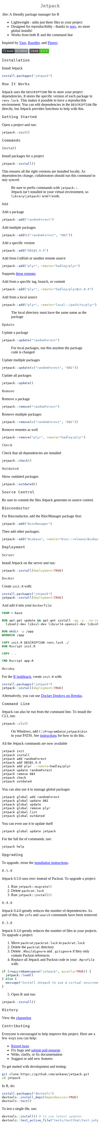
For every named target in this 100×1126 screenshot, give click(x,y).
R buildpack (22, 677)
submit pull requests (45, 1050)
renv (73, 26)
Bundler (34, 43)
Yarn (22, 43)
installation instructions (51, 863)
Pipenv (53, 43)
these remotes (26, 274)
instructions (48, 735)
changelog (23, 1018)
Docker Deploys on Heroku (61, 696)
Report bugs (20, 1046)
